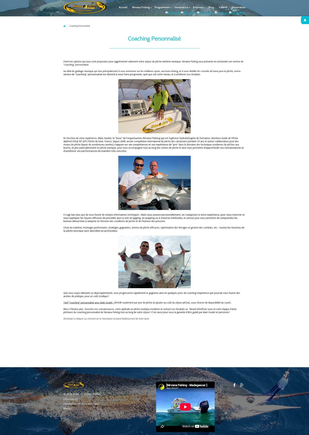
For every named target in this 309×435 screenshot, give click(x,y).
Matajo (67, 408)
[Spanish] (237, 12)
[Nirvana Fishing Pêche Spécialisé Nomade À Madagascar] (85, 7)
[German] (205, 12)
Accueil (64, 26)
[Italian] (221, 12)
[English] (188, 12)
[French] (172, 12)
